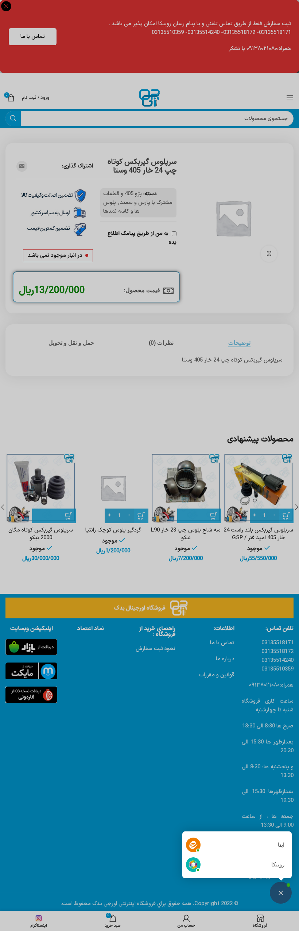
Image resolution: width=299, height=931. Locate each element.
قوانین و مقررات (216, 675)
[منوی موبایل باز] (290, 97)
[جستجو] (13, 118)
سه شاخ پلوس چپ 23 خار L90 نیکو (186, 534)
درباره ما (225, 659)
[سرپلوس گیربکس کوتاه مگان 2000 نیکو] (40, 488)
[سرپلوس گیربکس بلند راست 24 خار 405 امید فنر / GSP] (258, 488)
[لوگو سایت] (149, 97)
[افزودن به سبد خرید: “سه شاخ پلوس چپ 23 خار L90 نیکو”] (199, 516)
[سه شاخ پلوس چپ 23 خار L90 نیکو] (186, 488)
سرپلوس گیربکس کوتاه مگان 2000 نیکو (40, 534)
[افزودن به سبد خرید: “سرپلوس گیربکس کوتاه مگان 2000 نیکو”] (54, 516)
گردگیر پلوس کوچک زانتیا (113, 530)
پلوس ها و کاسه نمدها (121, 207)
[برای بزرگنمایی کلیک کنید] (269, 254)
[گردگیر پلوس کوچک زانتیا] (113, 488)
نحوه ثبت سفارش (155, 649)
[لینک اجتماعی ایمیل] (21, 166)
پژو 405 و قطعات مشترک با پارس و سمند (137, 198)
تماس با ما (32, 36)
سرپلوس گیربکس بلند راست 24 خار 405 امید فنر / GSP (258, 534)
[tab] (239, 342)
